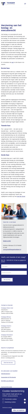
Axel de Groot (21, 196)
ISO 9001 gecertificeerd (7, 381)
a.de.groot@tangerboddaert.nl (12, 249)
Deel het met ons (8, 362)
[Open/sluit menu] (25, 4)
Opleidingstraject (5, 373)
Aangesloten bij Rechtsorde (8, 377)
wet (12, 62)
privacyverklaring (13, 396)
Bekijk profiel (7, 241)
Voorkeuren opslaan (7, 407)
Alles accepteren (18, 410)
